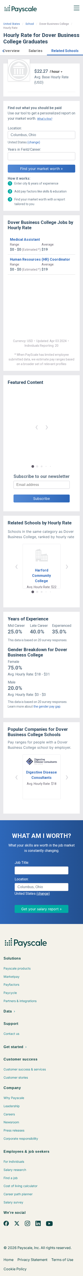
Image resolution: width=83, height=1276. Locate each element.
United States (11, 23)
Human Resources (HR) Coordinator (40, 259)
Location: (15, 128)
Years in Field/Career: (24, 149)
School (29, 23)
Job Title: (22, 862)
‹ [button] (36, 426)
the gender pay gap (46, 706)
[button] (3, 50)
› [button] (46, 426)
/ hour (55, 71)
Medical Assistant (25, 239)
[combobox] (41, 135)
